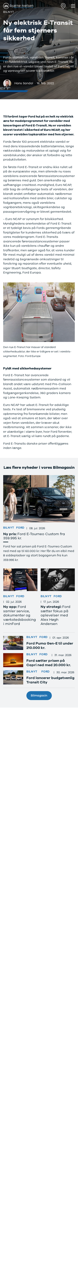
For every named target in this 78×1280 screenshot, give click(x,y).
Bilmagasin (39, 695)
